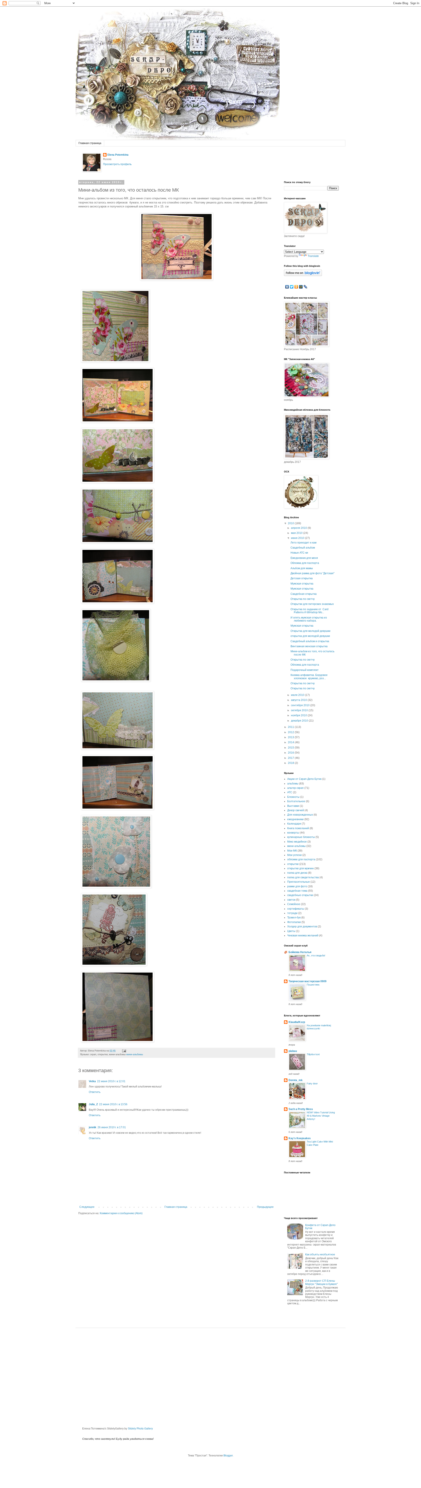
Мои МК (292, 850)
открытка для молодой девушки (310, 636)
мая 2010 (297, 533)
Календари (294, 823)
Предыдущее (265, 1206)
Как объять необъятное (320, 1254)
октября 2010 (300, 710)
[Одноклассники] (296, 287)
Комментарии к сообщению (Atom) (121, 1213)
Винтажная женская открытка (309, 646)
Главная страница (89, 143)
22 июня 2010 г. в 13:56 (113, 1104)
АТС (289, 792)
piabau (293, 1051)
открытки (293, 864)
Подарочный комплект (305, 670)
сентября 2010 (300, 705)
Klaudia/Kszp (297, 1022)
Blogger (228, 1455)
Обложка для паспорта (305, 563)
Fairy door (312, 1083)
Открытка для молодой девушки (310, 631)
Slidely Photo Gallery (140, 1428)
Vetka (92, 1081)
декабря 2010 (300, 720)
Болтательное (296, 801)
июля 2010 (298, 695)
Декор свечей (295, 810)
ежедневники (295, 819)
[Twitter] (291, 287)
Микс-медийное (297, 841)
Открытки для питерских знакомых (312, 604)
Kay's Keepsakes (300, 1138)
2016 (291, 752)
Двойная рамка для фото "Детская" (312, 573)
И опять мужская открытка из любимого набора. (309, 619)
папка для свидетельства (303, 877)
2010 (291, 523)
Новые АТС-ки (299, 552)
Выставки (293, 805)
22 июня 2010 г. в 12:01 (111, 1081)
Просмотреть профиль (117, 164)
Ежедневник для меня (304, 558)
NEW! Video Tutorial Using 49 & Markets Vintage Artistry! (321, 1115)
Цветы (291, 931)
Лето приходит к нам (303, 542)
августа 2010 (299, 700)
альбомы (292, 783)
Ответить (94, 1092)
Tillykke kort (313, 1054)
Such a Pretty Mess (301, 1109)
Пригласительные (298, 881)
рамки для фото (297, 886)
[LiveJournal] (305, 287)
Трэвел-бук (294, 917)
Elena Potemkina (117, 154)
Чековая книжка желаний (302, 935)
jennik (92, 1127)
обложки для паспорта (301, 859)
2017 (291, 757)
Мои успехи (294, 855)
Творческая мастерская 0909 (307, 981)
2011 (291, 727)
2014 (291, 742)
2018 (291, 762)
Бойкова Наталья (300, 952)
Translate (313, 256)
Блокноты (293, 796)
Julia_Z (93, 1104)
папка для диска (297, 872)
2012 (291, 732)
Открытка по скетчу (303, 599)
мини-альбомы (134, 1054)
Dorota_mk (296, 1080)
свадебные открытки (300, 895)
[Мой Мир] (301, 287)
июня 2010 (298, 538)
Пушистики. (313, 984)
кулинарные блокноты (301, 837)
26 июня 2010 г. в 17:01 (112, 1127)
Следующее (87, 1206)
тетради (292, 913)
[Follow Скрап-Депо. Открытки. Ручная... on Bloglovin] (303, 275)
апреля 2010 (299, 527)
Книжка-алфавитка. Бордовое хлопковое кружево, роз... (309, 677)
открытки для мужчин (300, 868)
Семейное (293, 904)
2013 (291, 737)
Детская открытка (302, 578)
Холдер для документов (302, 926)
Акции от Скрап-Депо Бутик (304, 779)
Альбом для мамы (302, 568)
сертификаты (295, 908)
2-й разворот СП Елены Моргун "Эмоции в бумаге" (321, 1282)
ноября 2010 (299, 715)
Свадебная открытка (304, 593)
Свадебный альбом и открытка (310, 641)
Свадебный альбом (303, 547)
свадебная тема (297, 890)
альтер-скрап (295, 787)
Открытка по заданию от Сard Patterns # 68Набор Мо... (309, 611)
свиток (291, 899)
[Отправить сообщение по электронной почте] (123, 1050)
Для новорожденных (300, 814)
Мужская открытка (302, 583)
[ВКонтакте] (287, 287)
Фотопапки (294, 922)
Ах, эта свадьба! (316, 955)
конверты (293, 832)
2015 (291, 747)
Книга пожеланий (298, 828)
